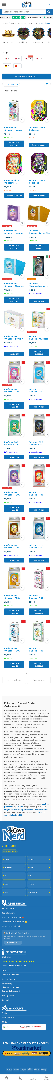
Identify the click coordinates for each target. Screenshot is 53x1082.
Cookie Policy (8, 1000)
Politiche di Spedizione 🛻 (13, 917)
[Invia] (48, 11)
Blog (4, 970)
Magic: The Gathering (13, 809)
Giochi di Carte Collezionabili (24, 23)
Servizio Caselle (8, 979)
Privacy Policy (8, 995)
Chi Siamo (6, 957)
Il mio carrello (8, 1017)
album (20, 807)
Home (5, 23)
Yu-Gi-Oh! (28, 809)
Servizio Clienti (8, 908)
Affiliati (5, 1022)
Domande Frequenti (11, 991)
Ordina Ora (39, 301)
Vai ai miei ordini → (13, 942)
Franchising (7, 983)
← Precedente (14, 680)
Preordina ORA (40, 145)
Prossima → (39, 680)
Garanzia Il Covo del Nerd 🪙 (14, 922)
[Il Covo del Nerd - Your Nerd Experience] (26, 4)
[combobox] (24, 11)
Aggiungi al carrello (14, 144)
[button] (4, 4)
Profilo (4, 1013)
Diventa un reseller (11, 987)
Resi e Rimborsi (8, 913)
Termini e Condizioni (11, 926)
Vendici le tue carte (10, 974)
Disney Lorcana (41, 809)
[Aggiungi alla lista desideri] (22, 120)
